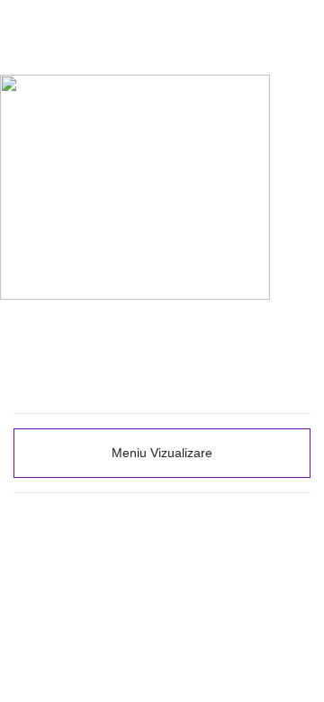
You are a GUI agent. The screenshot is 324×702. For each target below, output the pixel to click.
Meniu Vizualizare (162, 453)
